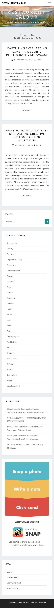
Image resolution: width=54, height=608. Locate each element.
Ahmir (39, 60)
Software (10, 364)
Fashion (10, 276)
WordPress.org (13, 588)
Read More (28, 110)
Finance (10, 281)
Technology (12, 375)
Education (11, 265)
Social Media (12, 358)
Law (8, 320)
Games (10, 292)
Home (9, 314)
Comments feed (14, 583)
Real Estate (12, 342)
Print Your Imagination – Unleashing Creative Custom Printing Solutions (27, 135)
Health (10, 309)
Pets (9, 331)
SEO (8, 347)
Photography (12, 336)
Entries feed (12, 577)
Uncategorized (13, 386)
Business (10, 254)
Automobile (12, 243)
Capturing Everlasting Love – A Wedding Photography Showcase (27, 51)
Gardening (11, 298)
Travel (9, 380)
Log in (9, 572)
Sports (10, 369)
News (9, 325)
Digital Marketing (14, 259)
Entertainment (13, 270)
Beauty (10, 248)
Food (9, 287)
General (10, 303)
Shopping (11, 353)
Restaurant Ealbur (14, 3)
